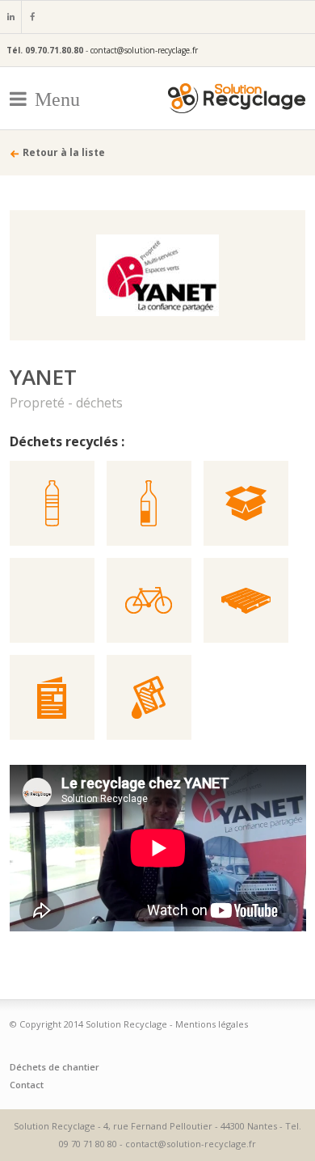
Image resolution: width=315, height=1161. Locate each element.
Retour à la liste (64, 152)
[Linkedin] (10, 17)
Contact (27, 1085)
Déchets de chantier (54, 1067)
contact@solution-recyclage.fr (144, 50)
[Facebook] (31, 17)
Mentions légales (211, 1024)
